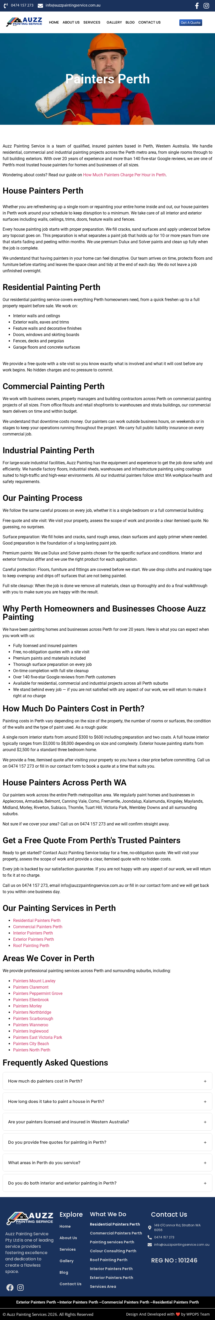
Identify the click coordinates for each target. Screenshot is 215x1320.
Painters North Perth (31, 1049)
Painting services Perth (112, 1242)
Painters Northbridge (32, 1012)
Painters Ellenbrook (31, 999)
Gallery (114, 22)
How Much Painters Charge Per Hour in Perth (124, 174)
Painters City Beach (31, 1043)
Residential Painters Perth (37, 920)
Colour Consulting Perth (113, 1251)
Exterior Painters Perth (33, 939)
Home (54, 22)
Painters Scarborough (33, 1018)
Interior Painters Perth (33, 933)
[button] (93, 22)
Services (91, 22)
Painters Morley (27, 1006)
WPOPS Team (198, 1314)
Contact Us (149, 22)
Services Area (103, 1286)
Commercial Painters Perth (37, 926)
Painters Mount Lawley (34, 980)
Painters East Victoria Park (37, 1037)
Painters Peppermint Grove (37, 993)
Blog (130, 22)
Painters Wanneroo (30, 1024)
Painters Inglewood (31, 1031)
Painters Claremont (31, 987)
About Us (71, 22)
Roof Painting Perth (31, 945)
